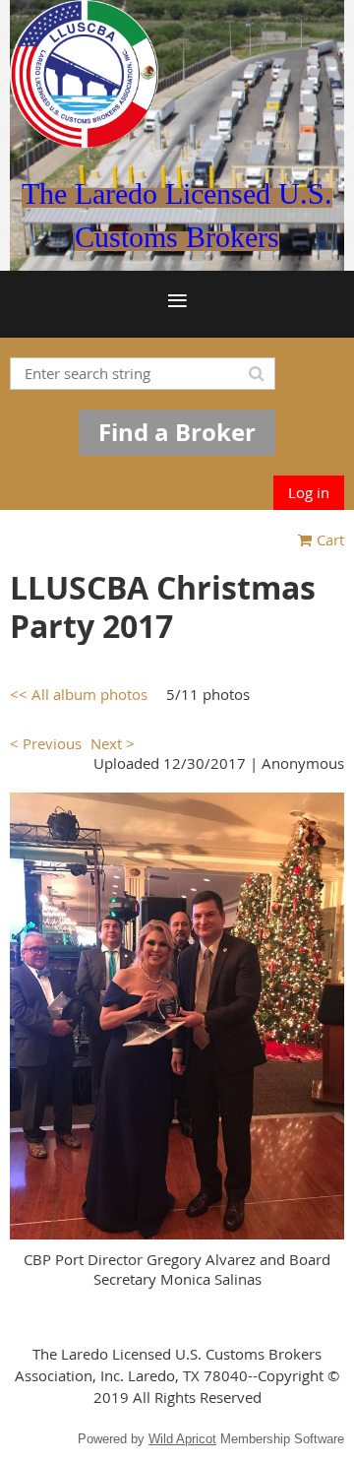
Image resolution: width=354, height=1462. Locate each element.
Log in (308, 492)
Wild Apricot (182, 1438)
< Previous (46, 743)
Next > (112, 743)
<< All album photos (79, 694)
